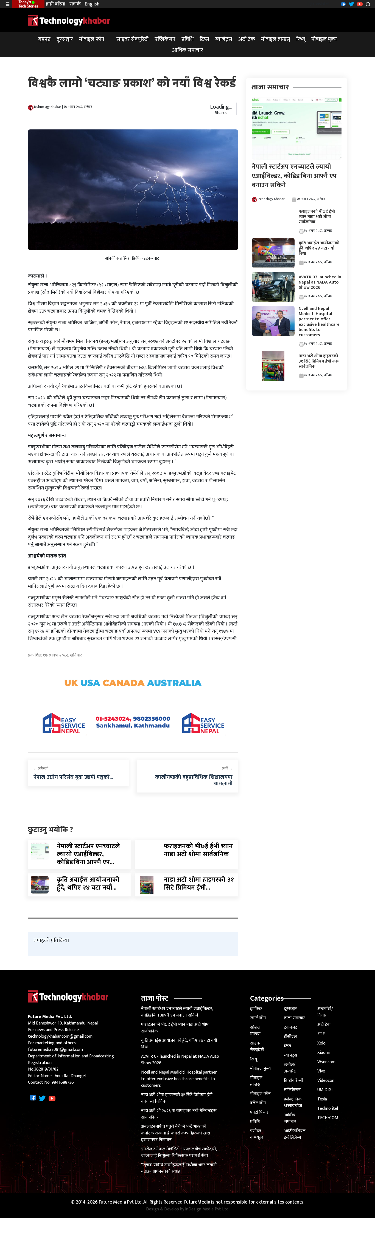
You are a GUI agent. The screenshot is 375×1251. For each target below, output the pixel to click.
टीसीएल (290, 1036)
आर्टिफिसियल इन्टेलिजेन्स (295, 1134)
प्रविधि (187, 39)
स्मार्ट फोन (258, 1018)
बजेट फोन (258, 1103)
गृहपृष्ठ (44, 39)
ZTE (321, 1034)
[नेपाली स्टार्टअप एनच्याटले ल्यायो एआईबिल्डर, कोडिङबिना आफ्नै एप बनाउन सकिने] (40, 851)
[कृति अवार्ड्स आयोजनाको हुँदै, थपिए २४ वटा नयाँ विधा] (40, 884)
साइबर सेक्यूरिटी (132, 39)
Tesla (322, 1099)
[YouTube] (359, 4)
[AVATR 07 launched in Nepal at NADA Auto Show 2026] (273, 286)
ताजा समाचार (294, 1018)
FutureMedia (197, 1202)
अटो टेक (246, 39)
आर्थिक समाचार (187, 50)
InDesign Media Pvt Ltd (206, 1209)
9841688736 (63, 1082)
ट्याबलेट (290, 1027)
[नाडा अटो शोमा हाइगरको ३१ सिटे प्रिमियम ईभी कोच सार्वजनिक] (147, 884)
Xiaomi (323, 1052)
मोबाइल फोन (91, 39)
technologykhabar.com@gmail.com (60, 1036)
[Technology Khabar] (69, 20)
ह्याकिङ (256, 1008)
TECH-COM (327, 1118)
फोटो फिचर (259, 1112)
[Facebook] (343, 4)
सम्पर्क (75, 4)
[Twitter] (350, 4)
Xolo (321, 1043)
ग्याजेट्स (223, 39)
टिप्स (204, 39)
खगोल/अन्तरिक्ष (290, 1068)
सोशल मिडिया (255, 1031)
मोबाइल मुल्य (324, 39)
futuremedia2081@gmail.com (55, 1049)
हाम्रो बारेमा (55, 4)
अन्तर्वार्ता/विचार (325, 1012)
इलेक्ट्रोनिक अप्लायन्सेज (293, 1103)
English (92, 4)
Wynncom (326, 1062)
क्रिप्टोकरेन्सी (293, 1080)
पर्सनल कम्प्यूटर (256, 1134)
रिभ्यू (300, 39)
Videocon (325, 1080)
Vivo (321, 1071)
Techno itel (327, 1108)
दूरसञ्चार (65, 39)
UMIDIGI (324, 1090)
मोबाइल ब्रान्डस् (275, 39)
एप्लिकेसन (165, 39)
